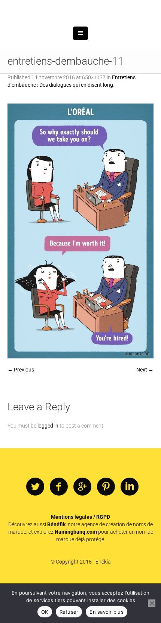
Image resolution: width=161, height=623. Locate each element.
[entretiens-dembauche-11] (80, 269)
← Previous (20, 408)
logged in (47, 465)
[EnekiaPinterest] (106, 525)
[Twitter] (35, 525)
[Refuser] (151, 603)
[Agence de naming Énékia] (80, 29)
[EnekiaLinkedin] (129, 525)
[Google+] (82, 525)
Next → (145, 408)
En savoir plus (106, 612)
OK (44, 612)
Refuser (69, 612)
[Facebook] (58, 525)
